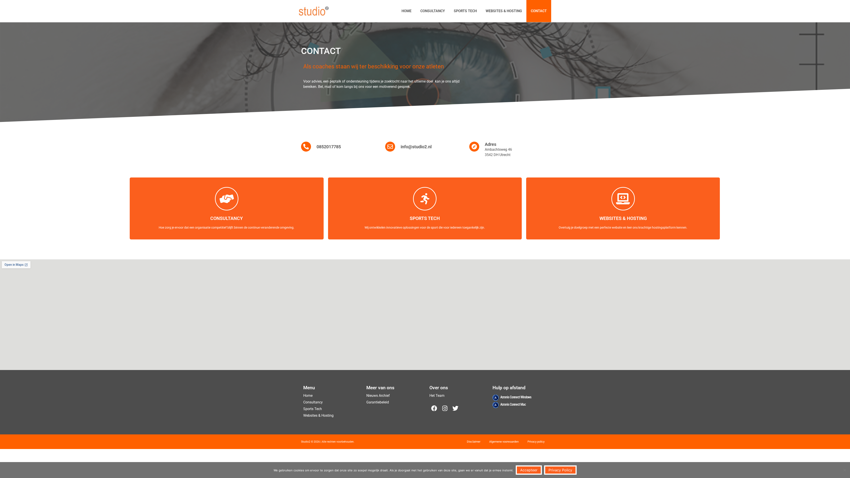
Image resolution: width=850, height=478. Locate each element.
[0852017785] (306, 147)
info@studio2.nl (416, 146)
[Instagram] (445, 408)
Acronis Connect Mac (513, 404)
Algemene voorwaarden (504, 441)
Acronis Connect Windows (515, 397)
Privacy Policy (560, 470)
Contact (539, 11)
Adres (490, 144)
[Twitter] (455, 408)
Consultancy (432, 11)
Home (406, 11)
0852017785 (329, 146)
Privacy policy (536, 441)
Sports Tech (465, 11)
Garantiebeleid (377, 402)
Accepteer (528, 470)
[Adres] (474, 147)
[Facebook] (434, 408)
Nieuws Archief (378, 395)
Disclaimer (473, 441)
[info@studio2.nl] (390, 147)
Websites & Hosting (504, 11)
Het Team (436, 395)
